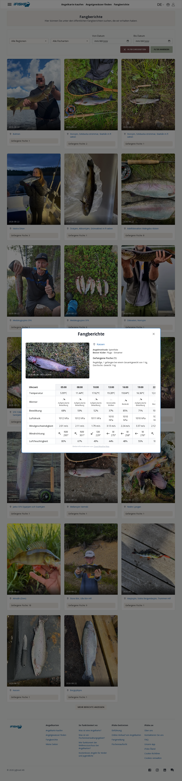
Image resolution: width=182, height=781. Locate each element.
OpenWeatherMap (101, 446)
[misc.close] (154, 334)
